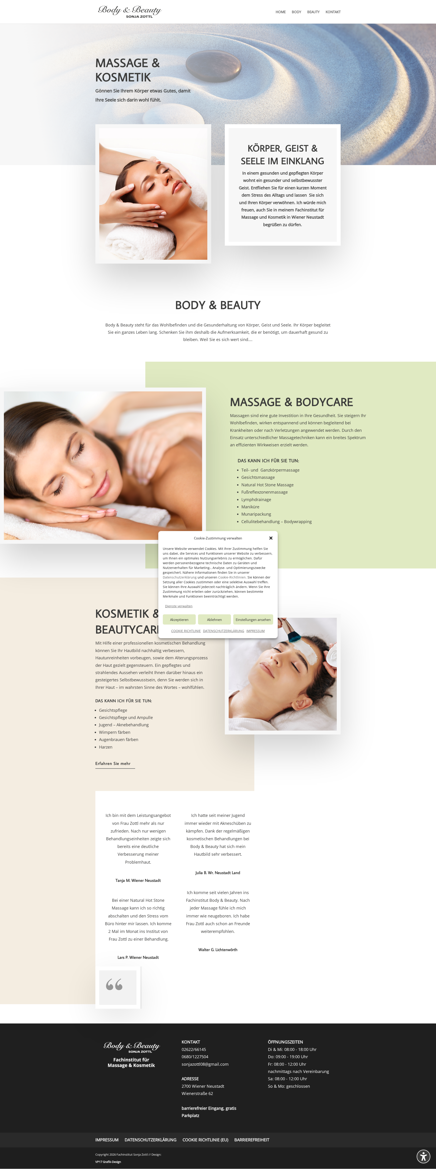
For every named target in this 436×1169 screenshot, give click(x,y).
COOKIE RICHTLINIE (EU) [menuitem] (205, 1139)
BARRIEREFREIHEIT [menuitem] (251, 1139)
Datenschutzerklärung (180, 577)
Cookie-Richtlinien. (232, 577)
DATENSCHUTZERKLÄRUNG (223, 631)
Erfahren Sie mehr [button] (113, 763)
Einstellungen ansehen (253, 619)
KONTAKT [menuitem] (333, 12)
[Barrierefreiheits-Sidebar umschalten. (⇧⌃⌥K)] (423, 1156)
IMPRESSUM (255, 631)
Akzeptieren (179, 619)
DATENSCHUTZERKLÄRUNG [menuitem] (150, 1139)
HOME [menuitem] (281, 12)
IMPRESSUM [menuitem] (107, 1139)
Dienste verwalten (179, 606)
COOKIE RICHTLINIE (186, 631)
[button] (271, 538)
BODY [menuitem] (296, 12)
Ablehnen (214, 619)
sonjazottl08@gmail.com (205, 1064)
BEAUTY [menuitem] (313, 12)
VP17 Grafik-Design (108, 1162)
